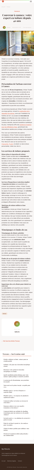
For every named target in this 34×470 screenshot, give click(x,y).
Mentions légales (11, 461)
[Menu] (30, 1)
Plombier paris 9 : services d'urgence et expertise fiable (14, 391)
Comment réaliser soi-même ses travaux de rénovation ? (16, 401)
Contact (20, 461)
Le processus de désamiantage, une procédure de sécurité (16, 381)
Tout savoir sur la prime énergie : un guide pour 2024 (17, 386)
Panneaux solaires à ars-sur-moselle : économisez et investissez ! (14, 406)
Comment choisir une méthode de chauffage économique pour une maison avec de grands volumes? (16, 413)
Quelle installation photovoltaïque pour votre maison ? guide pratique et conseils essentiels (16, 375)
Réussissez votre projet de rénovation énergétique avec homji (14, 370)
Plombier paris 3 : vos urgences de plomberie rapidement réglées (16, 396)
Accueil (3, 6)
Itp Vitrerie (6, 449)
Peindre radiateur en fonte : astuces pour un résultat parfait (16, 360)
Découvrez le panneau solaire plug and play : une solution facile (16, 434)
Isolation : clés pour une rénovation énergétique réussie (17, 365)
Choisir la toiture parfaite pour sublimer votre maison (16, 429)
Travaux (8, 6)
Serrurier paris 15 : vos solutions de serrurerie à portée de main (17, 419)
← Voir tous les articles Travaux (11, 341)
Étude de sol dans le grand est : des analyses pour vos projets (16, 424)
